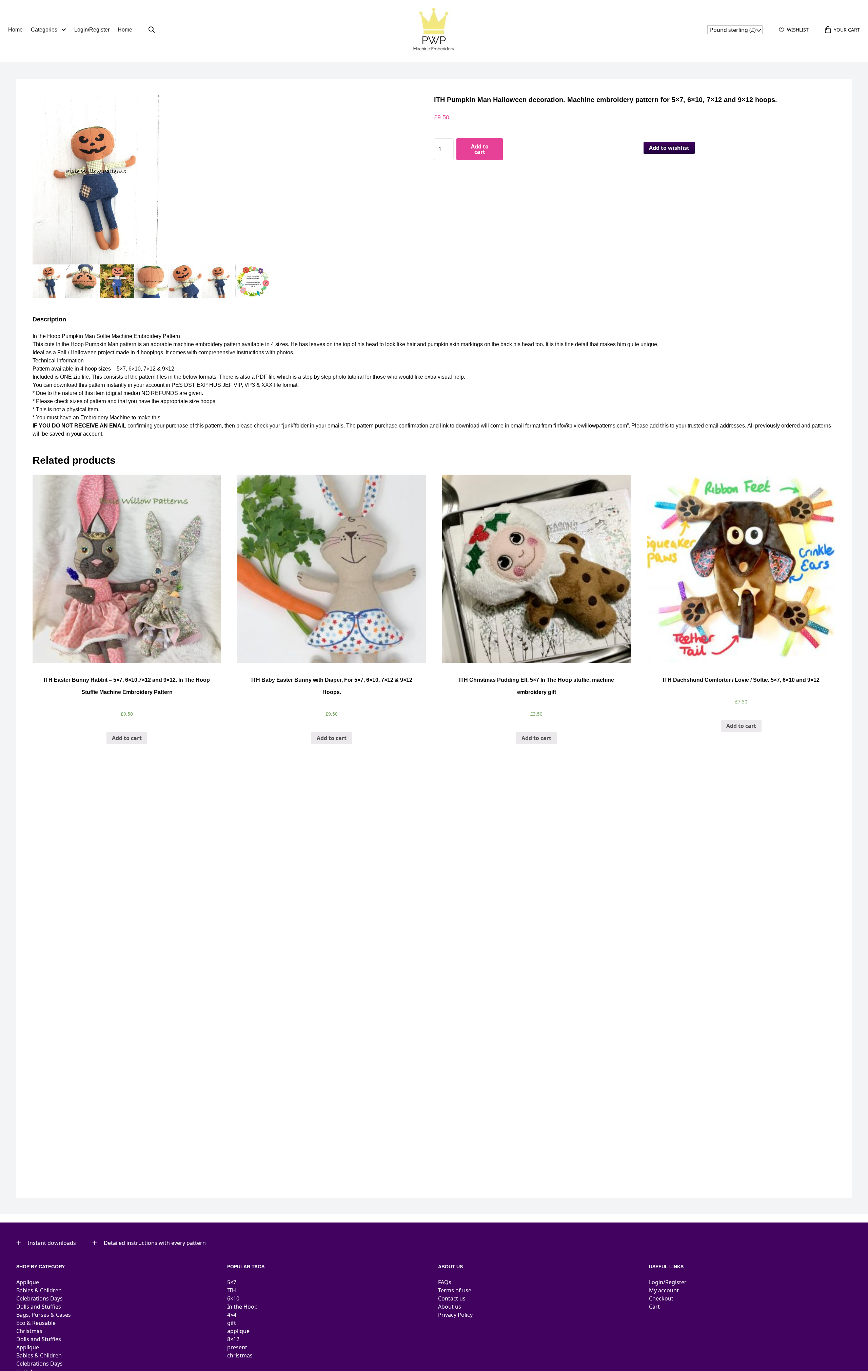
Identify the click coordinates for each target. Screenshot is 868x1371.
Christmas (29, 1331)
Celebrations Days (39, 1298)
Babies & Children (39, 1290)
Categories (45, 30)
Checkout (661, 1298)
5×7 (231, 1282)
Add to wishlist (669, 148)
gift (231, 1323)
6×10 (233, 1298)
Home (15, 30)
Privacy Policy (455, 1314)
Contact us (452, 1298)
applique (238, 1331)
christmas (240, 1355)
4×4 (231, 1314)
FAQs (444, 1282)
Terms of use (454, 1290)
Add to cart (480, 149)
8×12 (233, 1339)
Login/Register (92, 30)
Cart (654, 1306)
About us (449, 1306)
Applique (27, 1282)
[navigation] (735, 29)
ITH (231, 1290)
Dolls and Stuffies (38, 1306)
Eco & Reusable (36, 1323)
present (237, 1347)
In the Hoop (242, 1306)
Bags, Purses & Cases (43, 1314)
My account (664, 1290)
